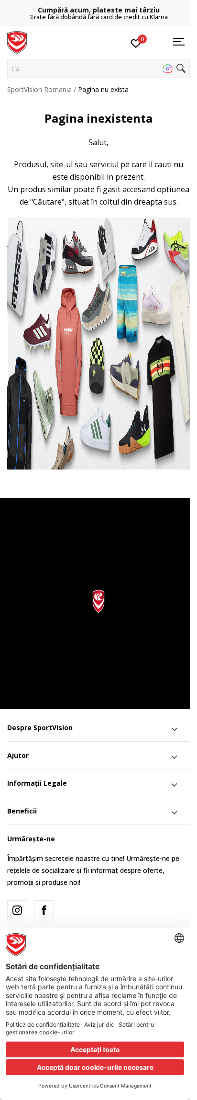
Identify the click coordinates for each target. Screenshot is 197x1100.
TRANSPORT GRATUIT (105, 9)
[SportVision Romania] (17, 41)
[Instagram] (17, 910)
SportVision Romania (39, 89)
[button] (98, 68)
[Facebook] (44, 910)
